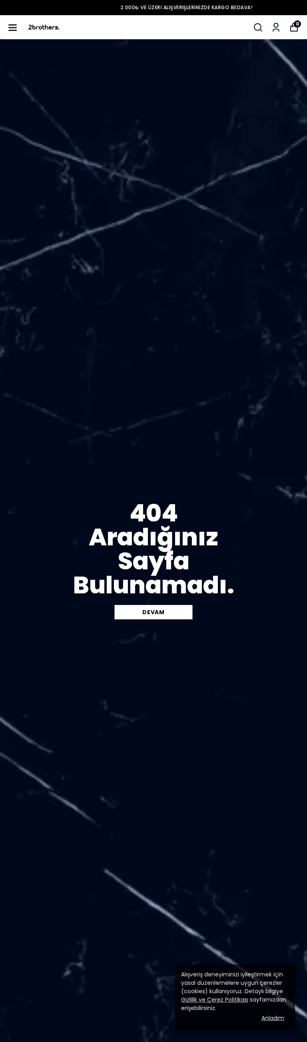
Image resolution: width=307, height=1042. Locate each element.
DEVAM (153, 612)
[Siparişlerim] (276, 27)
